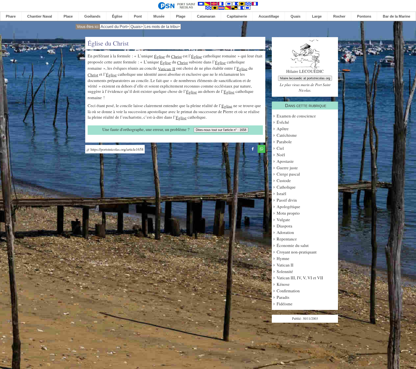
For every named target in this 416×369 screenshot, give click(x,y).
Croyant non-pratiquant (297, 252)
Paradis (283, 297)
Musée (158, 16)
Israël (281, 193)
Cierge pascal (288, 174)
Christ (176, 56)
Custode (284, 180)
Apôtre (283, 128)
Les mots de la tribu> (162, 27)
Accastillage (269, 16)
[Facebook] (253, 148)
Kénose (283, 284)
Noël (281, 154)
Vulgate (283, 219)
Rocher (339, 16)
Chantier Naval (39, 16)
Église (117, 16)
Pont (138, 16)
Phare (11, 16)
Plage (180, 16)
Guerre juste (287, 168)
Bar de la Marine (396, 16)
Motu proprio (288, 213)
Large (317, 16)
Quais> (136, 27)
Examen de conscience (296, 116)
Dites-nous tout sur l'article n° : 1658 (221, 130)
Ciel (280, 148)
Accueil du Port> (115, 27)
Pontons (364, 16)
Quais (295, 16)
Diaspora (284, 226)
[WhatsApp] (261, 148)
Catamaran (206, 16)
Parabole (284, 141)
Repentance (287, 239)
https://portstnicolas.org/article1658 (116, 149)
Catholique (286, 187)
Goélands (92, 16)
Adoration (285, 232)
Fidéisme (284, 304)
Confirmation (288, 291)
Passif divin (287, 200)
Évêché (283, 122)
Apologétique (288, 206)
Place (68, 16)
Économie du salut (293, 245)
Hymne (283, 258)
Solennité (285, 271)
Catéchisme (287, 135)
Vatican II (166, 68)
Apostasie (285, 161)
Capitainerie (237, 16)
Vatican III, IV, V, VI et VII (300, 277)
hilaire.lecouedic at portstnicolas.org (305, 78)
